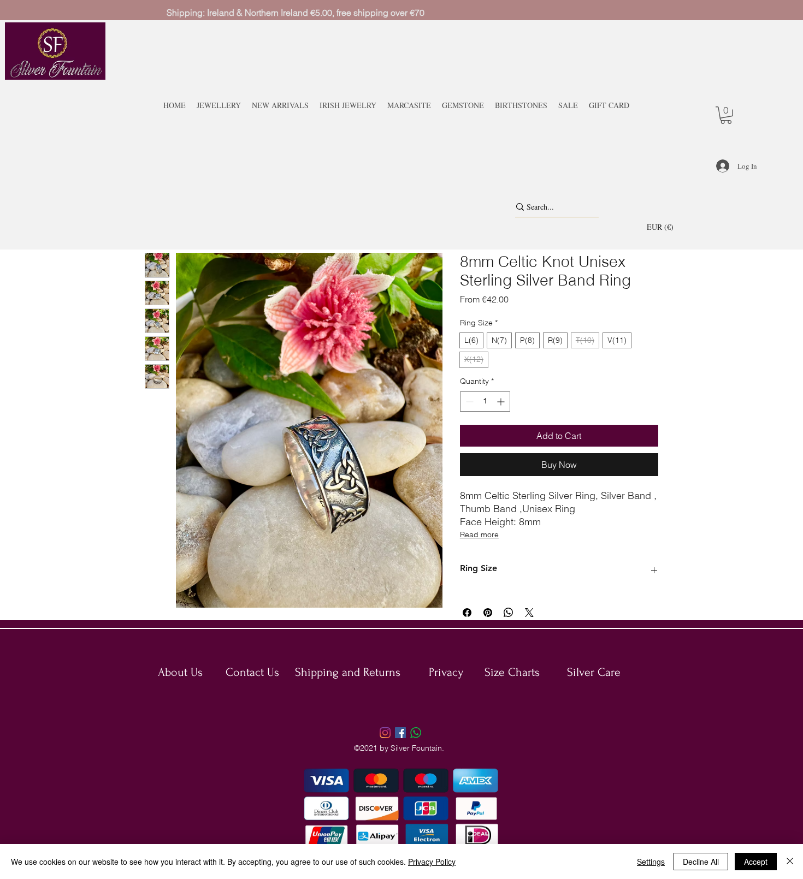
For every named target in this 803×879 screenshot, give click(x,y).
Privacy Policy (432, 861)
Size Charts (512, 672)
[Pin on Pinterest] (487, 612)
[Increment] (502, 401)
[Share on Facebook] (467, 612)
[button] (667, 226)
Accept (755, 861)
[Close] (789, 861)
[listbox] (667, 226)
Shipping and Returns (347, 672)
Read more (479, 534)
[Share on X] (529, 612)
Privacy (446, 672)
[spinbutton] (485, 401)
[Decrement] (468, 401)
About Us (180, 672)
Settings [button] (651, 861)
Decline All (701, 861)
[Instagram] (385, 732)
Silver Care (594, 672)
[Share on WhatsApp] (508, 612)
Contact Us (252, 672)
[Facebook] (400, 732)
